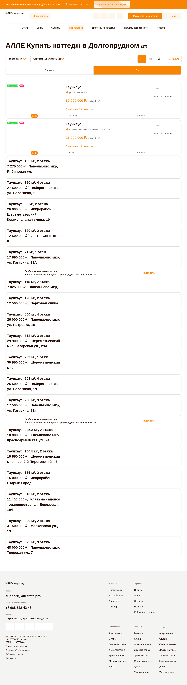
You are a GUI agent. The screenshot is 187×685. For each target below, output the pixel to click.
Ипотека (138, 601)
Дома (111, 666)
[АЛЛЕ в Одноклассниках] (39, 626)
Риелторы (114, 606)
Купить (24, 28)
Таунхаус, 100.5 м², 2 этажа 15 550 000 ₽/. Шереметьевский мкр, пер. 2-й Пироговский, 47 (33, 456)
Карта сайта (11, 658)
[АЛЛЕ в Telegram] (48, 626)
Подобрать (148, 273)
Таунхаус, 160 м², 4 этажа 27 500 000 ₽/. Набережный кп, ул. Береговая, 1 (32, 188)
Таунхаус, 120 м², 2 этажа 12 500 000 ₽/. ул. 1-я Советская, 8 (34, 236)
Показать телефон (163, 96)
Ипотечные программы (104, 28)
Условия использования (16, 646)
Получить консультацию (112, 4)
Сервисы (137, 583)
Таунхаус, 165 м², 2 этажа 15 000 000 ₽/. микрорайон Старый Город (29, 478)
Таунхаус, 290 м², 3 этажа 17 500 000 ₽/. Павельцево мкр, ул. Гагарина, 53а (33, 405)
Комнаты (138, 633)
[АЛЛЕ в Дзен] (19, 626)
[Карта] (159, 59)
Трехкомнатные (117, 655)
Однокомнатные (117, 644)
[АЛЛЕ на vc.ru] (10, 626)
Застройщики (116, 595)
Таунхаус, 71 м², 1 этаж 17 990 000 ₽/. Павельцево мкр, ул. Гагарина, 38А (33, 257)
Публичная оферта (14, 654)
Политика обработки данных (18, 650)
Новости (161, 28)
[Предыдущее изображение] (9, 89)
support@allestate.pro (23, 596)
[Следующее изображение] (13, 89)
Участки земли (141, 672)
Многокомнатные (118, 661)
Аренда (162, 627)
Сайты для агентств (144, 612)
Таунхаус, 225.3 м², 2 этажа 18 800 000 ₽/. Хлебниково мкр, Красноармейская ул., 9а (33, 435)
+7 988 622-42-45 (79, 4)
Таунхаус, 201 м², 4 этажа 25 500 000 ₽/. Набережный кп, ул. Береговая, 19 (32, 384)
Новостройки (76, 28)
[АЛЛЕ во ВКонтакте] (29, 626)
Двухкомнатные (117, 650)
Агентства (114, 601)
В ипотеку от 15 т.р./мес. (78, 109)
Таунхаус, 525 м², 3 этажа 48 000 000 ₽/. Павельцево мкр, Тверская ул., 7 (33, 547)
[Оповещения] (120, 16)
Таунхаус (73, 87)
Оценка (138, 590)
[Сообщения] (112, 16)
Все (137, 70)
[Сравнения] (104, 16)
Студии (112, 639)
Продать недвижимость (136, 28)
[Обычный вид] (141, 59)
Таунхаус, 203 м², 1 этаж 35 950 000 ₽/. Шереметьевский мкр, (33, 362)
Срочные (49, 70)
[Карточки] (150, 59)
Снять (40, 28)
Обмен (137, 595)
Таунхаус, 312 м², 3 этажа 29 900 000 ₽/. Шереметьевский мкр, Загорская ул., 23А (33, 341)
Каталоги (113, 583)
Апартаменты (116, 633)
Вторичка (138, 627)
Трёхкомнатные (142, 655)
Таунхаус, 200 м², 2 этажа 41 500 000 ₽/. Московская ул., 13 (32, 526)
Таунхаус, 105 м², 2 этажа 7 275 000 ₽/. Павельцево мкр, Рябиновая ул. (32, 166)
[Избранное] (96, 16)
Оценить (55, 28)
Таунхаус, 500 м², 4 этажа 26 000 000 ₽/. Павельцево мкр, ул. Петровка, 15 (33, 319)
